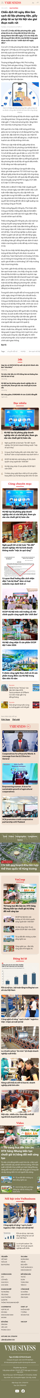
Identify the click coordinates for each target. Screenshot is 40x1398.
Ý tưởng (24, 1312)
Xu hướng (24, 1292)
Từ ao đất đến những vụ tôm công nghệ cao (25, 938)
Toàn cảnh (25, 1282)
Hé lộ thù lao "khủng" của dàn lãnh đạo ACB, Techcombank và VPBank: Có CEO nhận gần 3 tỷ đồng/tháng (19, 692)
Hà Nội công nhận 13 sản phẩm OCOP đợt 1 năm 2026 (25, 928)
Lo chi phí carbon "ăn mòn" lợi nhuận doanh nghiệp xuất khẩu (24, 1245)
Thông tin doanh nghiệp (10, 1302)
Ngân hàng (25, 1259)
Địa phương (14, 8)
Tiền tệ (23, 1262)
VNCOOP (24, 1322)
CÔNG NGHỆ (25, 1289)
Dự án (23, 1279)
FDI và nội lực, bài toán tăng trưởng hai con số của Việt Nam (25, 1235)
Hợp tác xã (5, 1309)
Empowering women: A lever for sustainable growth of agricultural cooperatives (17, 789)
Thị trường (5, 1292)
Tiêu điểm (4, 8)
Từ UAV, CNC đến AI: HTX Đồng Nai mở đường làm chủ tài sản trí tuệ (19, 375)
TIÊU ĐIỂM (4, 1256)
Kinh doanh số (26, 1270)
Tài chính (11, 685)
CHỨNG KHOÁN (6, 1274)
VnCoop (20, 879)
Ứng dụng (24, 1297)
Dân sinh (4, 1324)
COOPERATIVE (6, 1307)
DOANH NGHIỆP (6, 1289)
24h (2, 1277)
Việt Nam (5, 720)
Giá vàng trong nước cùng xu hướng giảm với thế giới (19, 706)
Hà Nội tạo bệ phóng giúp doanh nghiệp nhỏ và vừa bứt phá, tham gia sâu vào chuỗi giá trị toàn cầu (19, 385)
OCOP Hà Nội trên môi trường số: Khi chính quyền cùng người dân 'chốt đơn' (20, 460)
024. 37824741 (12, 1336)
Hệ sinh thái (25, 1315)
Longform (32, 837)
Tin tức (23, 1277)
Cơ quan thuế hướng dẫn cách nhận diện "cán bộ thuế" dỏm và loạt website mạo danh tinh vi (22, 453)
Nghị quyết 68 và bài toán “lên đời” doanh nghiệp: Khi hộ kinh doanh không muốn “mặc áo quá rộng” (21, 445)
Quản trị (4, 1300)
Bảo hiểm (24, 1264)
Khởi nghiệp (25, 1309)
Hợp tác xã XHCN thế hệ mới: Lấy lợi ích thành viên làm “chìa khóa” (20, 366)
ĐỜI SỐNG (4, 1322)
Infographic (20, 837)
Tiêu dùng (4, 1294)
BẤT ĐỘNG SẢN (26, 1274)
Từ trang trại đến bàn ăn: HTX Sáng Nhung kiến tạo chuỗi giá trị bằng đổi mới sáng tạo (19, 908)
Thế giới (16, 720)
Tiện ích (23, 1285)
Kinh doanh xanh (7, 1315)
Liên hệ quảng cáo (8, 1340)
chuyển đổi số (12, 351)
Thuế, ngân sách (27, 1267)
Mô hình (4, 1312)
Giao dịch (4, 1282)
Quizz (20, 840)
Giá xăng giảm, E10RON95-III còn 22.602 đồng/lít (19, 394)
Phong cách (5, 1330)
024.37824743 (21, 1385)
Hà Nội (23, 351)
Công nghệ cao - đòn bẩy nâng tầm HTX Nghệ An (24, 947)
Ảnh (5, 837)
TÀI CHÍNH (24, 1256)
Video (11, 837)
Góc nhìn (4, 1285)
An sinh (3, 1317)
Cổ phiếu (4, 1279)
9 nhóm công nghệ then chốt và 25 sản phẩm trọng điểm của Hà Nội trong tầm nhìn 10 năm (21, 474)
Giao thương (6, 1297)
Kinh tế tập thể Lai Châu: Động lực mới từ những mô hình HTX (23, 1189)
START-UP (24, 1307)
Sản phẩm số (25, 1294)
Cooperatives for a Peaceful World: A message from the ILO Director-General (18, 756)
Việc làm (4, 1327)
